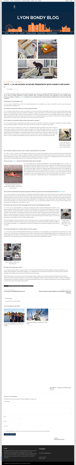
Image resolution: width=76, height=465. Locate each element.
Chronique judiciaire (31, 33)
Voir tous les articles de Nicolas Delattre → (13, 301)
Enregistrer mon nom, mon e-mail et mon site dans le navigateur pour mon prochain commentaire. (28, 431)
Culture (12, 33)
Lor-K (21, 97)
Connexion (39, 0)
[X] (69, 0)
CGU (36, 0)
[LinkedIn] (71, 0)
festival (10, 285)
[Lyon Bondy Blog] (38, 21)
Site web (6, 426)
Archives (56, 438)
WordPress (25, 463)
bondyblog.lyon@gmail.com (45, 453)
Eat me (14, 161)
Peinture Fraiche (61, 191)
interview (15, 285)
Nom (5, 416)
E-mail (5, 421)
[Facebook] (65, 0)
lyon (19, 285)
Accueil (11, 0)
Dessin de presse (41, 33)
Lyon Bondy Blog (14, 463)
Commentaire (7, 401)
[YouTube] (67, 0)
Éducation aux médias (26, 0)
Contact (32, 0)
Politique (22, 33)
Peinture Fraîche (24, 285)
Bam (29, 463)
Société (6, 33)
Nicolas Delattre (9, 89)
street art (31, 285)
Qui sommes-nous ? (17, 0)
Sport (16, 33)
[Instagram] (70, 0)
